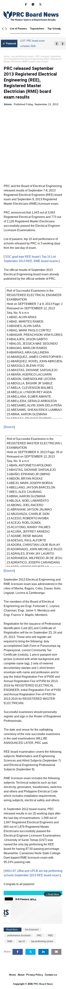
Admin (8, 104)
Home (7, 56)
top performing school (22, 56)
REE (50, 935)
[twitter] (40, 4)
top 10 (22, 941)
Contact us (51, 974)
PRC (39, 935)
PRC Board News (43, 984)
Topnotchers (37, 28)
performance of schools (19, 935)
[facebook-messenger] (33, 4)
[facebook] (26, 4)
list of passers (32, 929)
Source (9, 426)
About (21, 974)
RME (9, 941)
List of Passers (18, 28)
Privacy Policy (34, 974)
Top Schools (54, 28)
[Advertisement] (33, 146)
